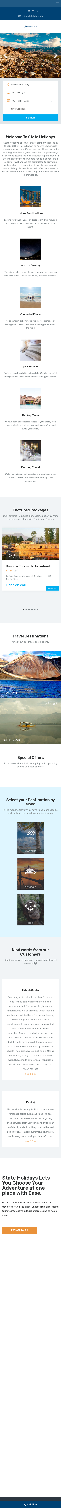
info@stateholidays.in (32, 16)
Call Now (32, 1504)
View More (52, 588)
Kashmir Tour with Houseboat (28, 566)
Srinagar (12, 740)
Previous (6, 55)
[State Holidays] (30, 27)
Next (55, 55)
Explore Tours (19, 1230)
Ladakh (10, 693)
